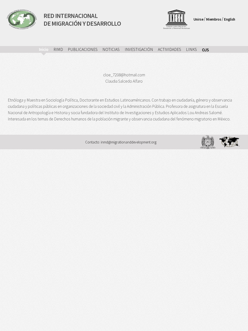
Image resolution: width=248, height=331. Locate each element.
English (229, 19)
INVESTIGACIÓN (139, 49)
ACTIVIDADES (169, 49)
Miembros (213, 19)
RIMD (58, 49)
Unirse (198, 19)
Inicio (43, 49)
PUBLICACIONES (83, 49)
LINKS (191, 49)
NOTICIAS (111, 49)
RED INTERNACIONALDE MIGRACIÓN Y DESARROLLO (82, 19)
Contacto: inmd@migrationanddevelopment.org (120, 142)
